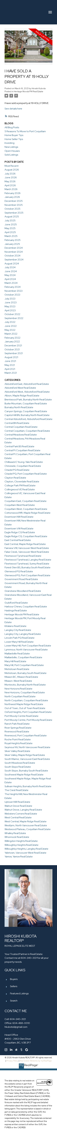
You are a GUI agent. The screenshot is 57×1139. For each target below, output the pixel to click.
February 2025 (13, 240)
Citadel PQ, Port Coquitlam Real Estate (26, 473)
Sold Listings (11, 154)
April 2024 (10, 279)
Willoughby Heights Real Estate (21, 845)
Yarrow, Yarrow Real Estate (19, 856)
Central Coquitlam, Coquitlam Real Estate (27, 430)
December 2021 (13, 345)
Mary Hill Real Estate (15, 661)
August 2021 (11, 357)
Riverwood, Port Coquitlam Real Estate (26, 735)
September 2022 (14, 318)
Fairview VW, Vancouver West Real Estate (27, 548)
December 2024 (14, 247)
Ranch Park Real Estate (17, 723)
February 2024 (13, 286)
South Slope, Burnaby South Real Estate (26, 770)
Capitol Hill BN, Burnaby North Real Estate (27, 415)
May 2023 (10, 306)
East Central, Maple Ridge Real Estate (25, 544)
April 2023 (10, 310)
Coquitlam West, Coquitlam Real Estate (26, 509)
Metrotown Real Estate (17, 669)
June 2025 (11, 224)
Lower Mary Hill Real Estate (19, 641)
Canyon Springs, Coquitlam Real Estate (26, 411)
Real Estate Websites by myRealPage (36, 1060)
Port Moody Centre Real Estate (21, 716)
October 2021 (12, 349)
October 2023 (12, 294)
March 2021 (11, 372)
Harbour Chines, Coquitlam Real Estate (26, 606)
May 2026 (10, 181)
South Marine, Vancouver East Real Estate (27, 759)
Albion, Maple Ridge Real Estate (22, 395)
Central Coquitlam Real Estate (21, 426)
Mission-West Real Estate (18, 680)
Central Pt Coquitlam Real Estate (22, 450)
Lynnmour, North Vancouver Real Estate (26, 649)
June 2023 (11, 302)
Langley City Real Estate (18, 630)
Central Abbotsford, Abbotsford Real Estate (28, 419)
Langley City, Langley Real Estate (23, 634)
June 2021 (10, 361)
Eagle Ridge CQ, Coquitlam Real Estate (26, 536)
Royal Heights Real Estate (19, 743)
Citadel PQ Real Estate (17, 470)
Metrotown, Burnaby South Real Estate (26, 673)
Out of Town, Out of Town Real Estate (25, 708)
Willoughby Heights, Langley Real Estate (26, 848)
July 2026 (10, 173)
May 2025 (10, 228)
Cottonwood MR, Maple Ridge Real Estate (27, 512)
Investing (9, 143)
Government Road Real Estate (21, 579)
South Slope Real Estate (18, 766)
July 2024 (10, 267)
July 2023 (10, 298)
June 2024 (11, 271)
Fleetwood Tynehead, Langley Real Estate (28, 559)
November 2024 (14, 251)
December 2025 (14, 201)
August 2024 (12, 263)
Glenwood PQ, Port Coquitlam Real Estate (27, 575)
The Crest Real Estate (16, 790)
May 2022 (10, 330)
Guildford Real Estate (16, 602)
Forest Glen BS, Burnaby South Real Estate (27, 567)
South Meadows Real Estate (20, 762)
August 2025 (12, 216)
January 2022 (12, 341)
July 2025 (10, 220)
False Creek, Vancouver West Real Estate (27, 551)
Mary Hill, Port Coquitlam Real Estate (24, 665)
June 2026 (11, 177)
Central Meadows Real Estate (21, 434)
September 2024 (14, 259)
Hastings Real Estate (16, 610)
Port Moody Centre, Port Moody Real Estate (28, 720)
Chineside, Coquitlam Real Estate (23, 466)
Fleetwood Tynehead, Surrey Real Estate (27, 563)
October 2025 (12, 208)
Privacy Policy (12, 1060)
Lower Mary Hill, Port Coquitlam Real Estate (28, 645)
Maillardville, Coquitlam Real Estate (23, 657)
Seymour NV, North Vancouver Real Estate (27, 747)
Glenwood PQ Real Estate (19, 571)
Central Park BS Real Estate (19, 446)
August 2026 (12, 169)
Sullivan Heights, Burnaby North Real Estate (28, 786)
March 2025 (11, 236)
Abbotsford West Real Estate (20, 387)
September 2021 (14, 353)
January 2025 (12, 244)
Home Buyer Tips (14, 135)
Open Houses (12, 150)
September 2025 (14, 212)
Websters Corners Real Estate (21, 813)
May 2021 (10, 365)
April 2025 (10, 232)
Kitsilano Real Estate (15, 626)
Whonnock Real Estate (17, 837)
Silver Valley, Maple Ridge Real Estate (25, 755)
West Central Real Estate (18, 817)
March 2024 (11, 283)
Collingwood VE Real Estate (20, 489)
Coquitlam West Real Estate (20, 505)
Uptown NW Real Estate (17, 801)
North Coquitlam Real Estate (20, 696)
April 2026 (10, 185)
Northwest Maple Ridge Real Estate (24, 704)
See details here (13, 108)
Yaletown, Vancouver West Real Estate (25, 852)
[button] (6, 1049)
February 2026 (13, 193)
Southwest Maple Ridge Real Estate (24, 774)
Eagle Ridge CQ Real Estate (20, 532)
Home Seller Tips (14, 139)
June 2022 (11, 326)
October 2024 (12, 255)
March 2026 (11, 189)
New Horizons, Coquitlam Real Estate (25, 692)
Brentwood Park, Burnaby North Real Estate (28, 399)
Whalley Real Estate (15, 833)
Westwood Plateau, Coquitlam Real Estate (28, 829)
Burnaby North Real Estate (19, 407)
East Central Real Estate (18, 540)
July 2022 (10, 322)
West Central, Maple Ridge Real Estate (26, 821)
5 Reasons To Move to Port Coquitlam (25, 131)
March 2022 (11, 333)
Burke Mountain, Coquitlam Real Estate (26, 403)
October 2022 (12, 314)
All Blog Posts (12, 127)
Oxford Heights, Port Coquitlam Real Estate (28, 712)
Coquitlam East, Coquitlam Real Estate (26, 501)
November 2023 (13, 290)
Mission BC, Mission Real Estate (21, 676)
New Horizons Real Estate (18, 688)
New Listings (11, 147)
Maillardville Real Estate (17, 653)
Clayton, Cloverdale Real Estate (22, 481)
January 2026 (12, 197)
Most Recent (12, 165)
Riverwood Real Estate (17, 731)
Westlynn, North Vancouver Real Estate (26, 825)
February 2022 (12, 337)
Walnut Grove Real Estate (18, 805)
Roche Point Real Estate (18, 739)
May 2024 (10, 275)
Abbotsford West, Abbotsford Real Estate (27, 391)
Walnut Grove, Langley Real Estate (23, 809)
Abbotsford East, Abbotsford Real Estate (27, 384)
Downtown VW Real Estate (19, 528)
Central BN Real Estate (17, 423)
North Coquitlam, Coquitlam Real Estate (26, 700)
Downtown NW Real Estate (19, 516)
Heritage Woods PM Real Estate (28, 91)
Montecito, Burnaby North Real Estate (25, 684)
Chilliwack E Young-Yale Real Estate (24, 462)
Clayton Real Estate (15, 477)
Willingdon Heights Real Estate (21, 841)
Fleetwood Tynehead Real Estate (23, 555)
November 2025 (14, 205)
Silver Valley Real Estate (17, 751)
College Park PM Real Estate (20, 485)
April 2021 (10, 369)
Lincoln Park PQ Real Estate (20, 637)
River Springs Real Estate (18, 727)
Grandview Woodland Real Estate (23, 591)
